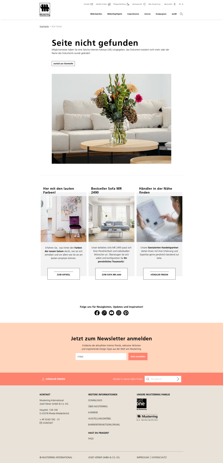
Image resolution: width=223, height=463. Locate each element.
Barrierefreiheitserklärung (104, 424)
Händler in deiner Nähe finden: (128, 379)
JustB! (174, 14)
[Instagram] (118, 313)
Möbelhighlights (114, 14)
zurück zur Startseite (63, 63)
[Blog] (104, 313)
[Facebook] (97, 313)
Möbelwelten (96, 14)
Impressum (143, 457)
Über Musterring (98, 406)
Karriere (93, 412)
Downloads (95, 400)
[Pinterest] (126, 313)
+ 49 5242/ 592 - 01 (50, 419)
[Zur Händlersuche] (178, 379)
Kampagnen (161, 14)
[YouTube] (111, 313)
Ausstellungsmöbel (99, 418)
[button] (170, 4)
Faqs (91, 438)
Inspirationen (133, 14)
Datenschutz (159, 457)
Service (147, 14)
